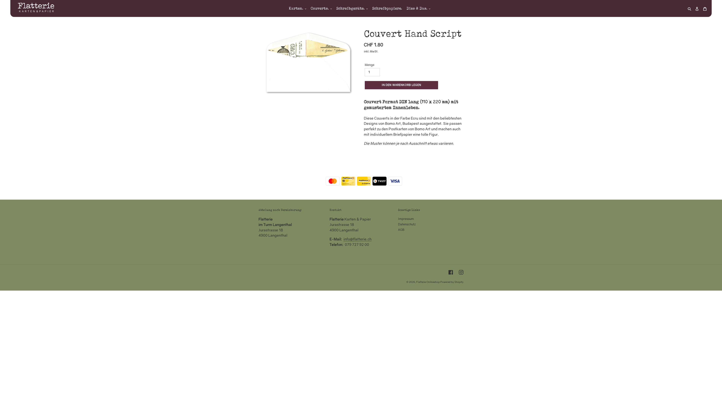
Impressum (406, 219)
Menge (369, 65)
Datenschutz (407, 224)
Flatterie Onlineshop (428, 281)
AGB (401, 230)
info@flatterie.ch (358, 239)
